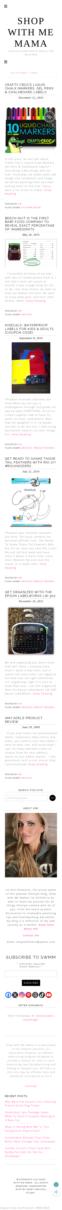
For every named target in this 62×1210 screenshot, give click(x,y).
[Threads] (35, 995)
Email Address (31, 966)
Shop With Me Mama (31, 32)
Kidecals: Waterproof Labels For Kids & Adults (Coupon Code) (29, 328)
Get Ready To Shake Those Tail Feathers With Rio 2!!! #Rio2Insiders (30, 462)
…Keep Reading (35, 300)
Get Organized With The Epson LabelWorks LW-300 (30, 594)
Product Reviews (44, 448)
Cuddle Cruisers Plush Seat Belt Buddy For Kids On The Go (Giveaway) (27, 1152)
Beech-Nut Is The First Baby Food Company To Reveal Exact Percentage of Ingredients (30, 223)
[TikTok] (42, 995)
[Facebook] (8, 995)
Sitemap (31, 1086)
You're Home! (19, 72)
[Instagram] (22, 995)
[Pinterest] (28, 995)
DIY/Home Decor (31, 207)
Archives (26, 314)
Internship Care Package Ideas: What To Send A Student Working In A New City (30, 1116)
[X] (15, 995)
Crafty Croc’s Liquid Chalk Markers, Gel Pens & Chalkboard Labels (29, 88)
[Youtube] (49, 995)
